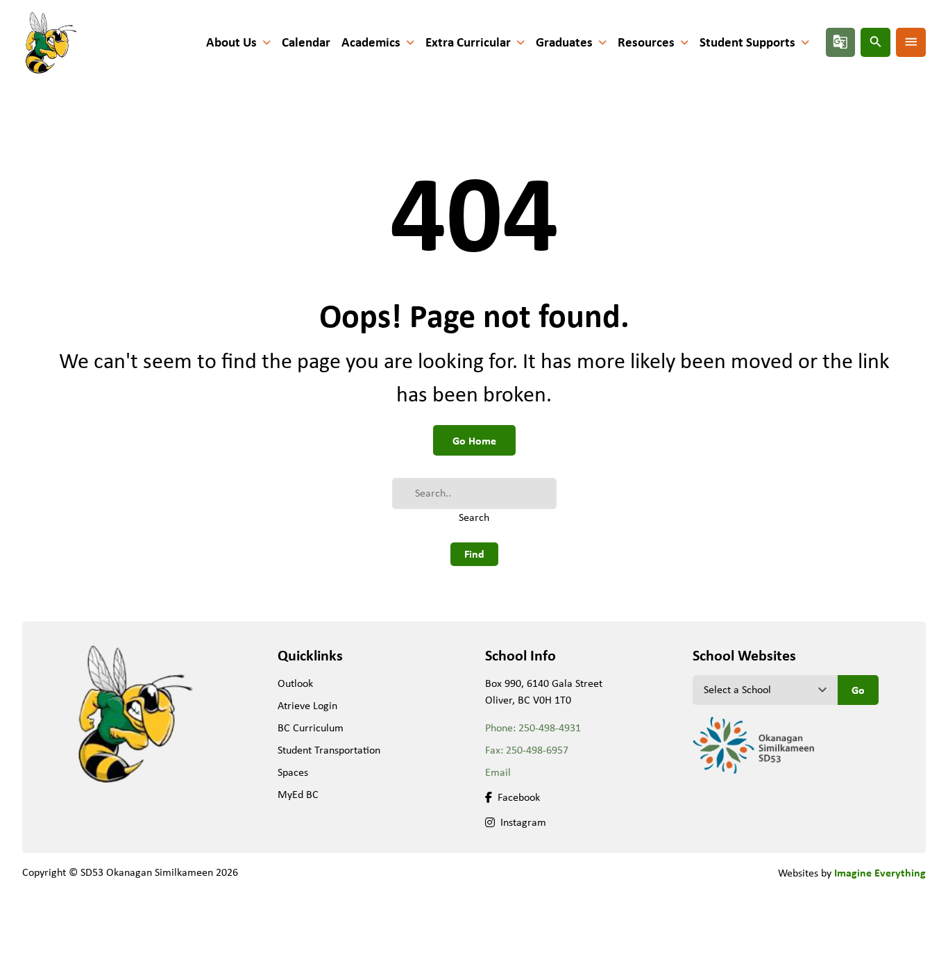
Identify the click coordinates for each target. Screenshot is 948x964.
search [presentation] (875, 41)
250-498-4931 (549, 727)
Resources (646, 42)
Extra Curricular (468, 42)
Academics (370, 42)
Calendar (306, 42)
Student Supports (747, 42)
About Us (231, 42)
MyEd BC (298, 794)
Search (474, 517)
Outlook (295, 683)
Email (498, 772)
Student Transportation (329, 749)
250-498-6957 (537, 749)
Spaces (293, 772)
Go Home (474, 440)
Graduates (564, 42)
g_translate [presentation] (840, 41)
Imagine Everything (880, 872)
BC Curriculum (311, 727)
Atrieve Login (307, 705)
